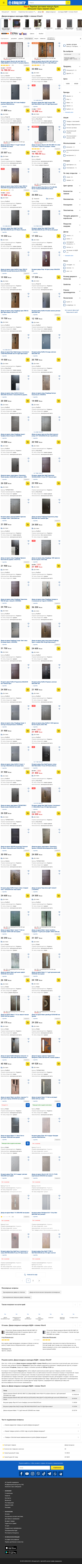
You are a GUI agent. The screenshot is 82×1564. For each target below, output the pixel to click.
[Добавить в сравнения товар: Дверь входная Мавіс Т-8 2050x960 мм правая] (28, 1198)
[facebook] (21, 1473)
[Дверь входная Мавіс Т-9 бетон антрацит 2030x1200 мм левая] (46, 1086)
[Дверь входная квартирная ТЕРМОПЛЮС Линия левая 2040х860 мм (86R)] (15, 794)
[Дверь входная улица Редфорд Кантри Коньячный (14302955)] (46, 382)
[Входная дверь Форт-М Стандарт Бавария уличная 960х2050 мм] (46, 1125)
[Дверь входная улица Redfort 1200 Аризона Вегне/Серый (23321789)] (46, 712)
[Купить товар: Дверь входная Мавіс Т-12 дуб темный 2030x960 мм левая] (28, 153)
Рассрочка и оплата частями (14, 1516)
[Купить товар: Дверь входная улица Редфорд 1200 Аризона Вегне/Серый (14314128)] (59, 566)
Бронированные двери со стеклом (14, 1292)
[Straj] (14, 34)
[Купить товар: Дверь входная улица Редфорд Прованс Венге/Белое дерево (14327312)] (28, 566)
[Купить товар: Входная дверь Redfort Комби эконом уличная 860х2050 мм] (59, 319)
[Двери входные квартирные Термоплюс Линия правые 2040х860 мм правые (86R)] (15, 464)
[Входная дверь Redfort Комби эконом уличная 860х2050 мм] (46, 300)
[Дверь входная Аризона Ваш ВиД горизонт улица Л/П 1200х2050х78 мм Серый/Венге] (46, 423)
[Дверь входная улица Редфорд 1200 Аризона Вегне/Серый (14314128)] (46, 547)
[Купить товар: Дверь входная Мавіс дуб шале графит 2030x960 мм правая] (28, 980)
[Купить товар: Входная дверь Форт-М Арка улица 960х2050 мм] (59, 277)
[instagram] (32, 1473)
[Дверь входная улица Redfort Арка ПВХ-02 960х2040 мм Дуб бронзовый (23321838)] (15, 258)
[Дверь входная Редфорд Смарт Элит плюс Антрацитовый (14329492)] (15, 630)
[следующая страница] (39, 1281)
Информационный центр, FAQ (14, 1484)
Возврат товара (9, 1521)
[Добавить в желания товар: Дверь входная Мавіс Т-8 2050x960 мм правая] (28, 1196)
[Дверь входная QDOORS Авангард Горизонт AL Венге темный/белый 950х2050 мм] (15, 836)
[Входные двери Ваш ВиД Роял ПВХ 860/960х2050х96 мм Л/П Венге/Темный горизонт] (15, 217)
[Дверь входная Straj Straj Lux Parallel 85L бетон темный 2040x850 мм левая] (46, 175)
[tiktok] (43, 1473)
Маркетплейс (9, 1505)
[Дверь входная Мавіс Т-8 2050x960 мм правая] (15, 1202)
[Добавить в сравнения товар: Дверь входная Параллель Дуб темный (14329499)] (59, 874)
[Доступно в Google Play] (11, 1552)
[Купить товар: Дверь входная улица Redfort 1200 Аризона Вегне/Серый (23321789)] (59, 731)
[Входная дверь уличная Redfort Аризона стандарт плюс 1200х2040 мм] (15, 506)
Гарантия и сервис (10, 1523)
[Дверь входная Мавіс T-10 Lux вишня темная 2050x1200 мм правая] (15, 1003)
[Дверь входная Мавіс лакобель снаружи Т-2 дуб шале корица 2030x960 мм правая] (15, 1086)
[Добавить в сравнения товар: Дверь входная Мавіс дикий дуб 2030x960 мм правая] (59, 999)
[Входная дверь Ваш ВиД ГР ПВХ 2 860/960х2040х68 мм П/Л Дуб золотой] (46, 1240)
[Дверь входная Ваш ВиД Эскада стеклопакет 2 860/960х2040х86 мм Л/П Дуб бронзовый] (15, 341)
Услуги (7, 1526)
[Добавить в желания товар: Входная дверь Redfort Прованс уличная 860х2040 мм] (59, 665)
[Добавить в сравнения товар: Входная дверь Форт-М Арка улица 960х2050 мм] (59, 255)
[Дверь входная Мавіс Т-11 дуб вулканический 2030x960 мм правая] (46, 960)
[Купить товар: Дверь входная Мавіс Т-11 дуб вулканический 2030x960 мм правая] (59, 980)
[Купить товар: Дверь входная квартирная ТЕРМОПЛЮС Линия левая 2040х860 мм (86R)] (28, 813)
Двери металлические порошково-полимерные (45, 1292)
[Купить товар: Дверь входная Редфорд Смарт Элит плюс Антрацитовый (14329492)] (28, 648)
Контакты (8, 1498)
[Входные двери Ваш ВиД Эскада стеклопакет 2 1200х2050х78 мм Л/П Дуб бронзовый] (46, 794)
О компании (9, 1493)
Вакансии (8, 1500)
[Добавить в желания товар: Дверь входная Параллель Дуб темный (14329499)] (59, 871)
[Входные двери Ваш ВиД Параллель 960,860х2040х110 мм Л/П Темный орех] (46, 464)
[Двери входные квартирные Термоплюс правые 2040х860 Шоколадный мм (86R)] (46, 836)
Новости (7, 1495)
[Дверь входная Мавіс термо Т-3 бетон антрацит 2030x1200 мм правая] (15, 918)
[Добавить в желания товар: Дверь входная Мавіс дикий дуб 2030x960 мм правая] (59, 997)
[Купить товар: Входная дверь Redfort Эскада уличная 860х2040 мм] (59, 360)
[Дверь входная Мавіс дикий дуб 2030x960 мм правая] (46, 1003)
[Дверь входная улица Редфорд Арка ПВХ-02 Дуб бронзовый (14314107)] (15, 300)
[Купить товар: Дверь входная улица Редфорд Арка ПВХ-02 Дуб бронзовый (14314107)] (28, 318)
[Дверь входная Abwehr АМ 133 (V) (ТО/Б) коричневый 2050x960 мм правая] (46, 1163)
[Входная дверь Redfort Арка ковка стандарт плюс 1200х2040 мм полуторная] (15, 877)
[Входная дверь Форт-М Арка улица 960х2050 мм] (46, 258)
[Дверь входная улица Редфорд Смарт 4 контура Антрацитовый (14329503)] (15, 712)
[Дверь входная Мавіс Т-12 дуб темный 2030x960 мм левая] (15, 133)
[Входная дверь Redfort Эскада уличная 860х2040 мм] (46, 341)
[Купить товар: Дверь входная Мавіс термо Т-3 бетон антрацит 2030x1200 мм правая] (28, 938)
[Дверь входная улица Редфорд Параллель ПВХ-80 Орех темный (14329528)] (15, 588)
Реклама (7, 1507)
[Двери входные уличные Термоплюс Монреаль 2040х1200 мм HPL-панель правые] (46, 1045)
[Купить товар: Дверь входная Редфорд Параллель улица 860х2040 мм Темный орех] (59, 525)
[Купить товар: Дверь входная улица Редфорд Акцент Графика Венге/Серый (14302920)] (28, 442)
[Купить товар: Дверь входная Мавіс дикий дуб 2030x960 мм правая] (59, 1022)
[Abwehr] (5, 34)
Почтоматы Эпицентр (12, 1533)
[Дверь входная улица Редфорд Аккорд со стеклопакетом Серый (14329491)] (46, 588)
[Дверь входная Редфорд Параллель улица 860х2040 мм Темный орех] (46, 506)
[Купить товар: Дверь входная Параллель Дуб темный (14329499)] (59, 896)
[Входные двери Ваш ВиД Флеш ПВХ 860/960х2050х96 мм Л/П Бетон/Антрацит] (46, 217)
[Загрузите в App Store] (11, 1548)
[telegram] (49, 1473)
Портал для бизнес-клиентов (14, 1542)
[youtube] (27, 1473)
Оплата (7, 1514)
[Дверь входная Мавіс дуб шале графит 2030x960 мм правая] (15, 960)
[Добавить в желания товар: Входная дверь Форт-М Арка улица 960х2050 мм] (59, 252)
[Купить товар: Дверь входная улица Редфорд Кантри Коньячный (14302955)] (59, 401)
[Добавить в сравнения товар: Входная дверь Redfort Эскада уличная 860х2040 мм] (59, 338)
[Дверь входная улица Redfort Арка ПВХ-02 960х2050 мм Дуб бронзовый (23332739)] (15, 175)
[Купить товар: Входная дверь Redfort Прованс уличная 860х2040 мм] (59, 690)
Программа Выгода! (11, 1530)
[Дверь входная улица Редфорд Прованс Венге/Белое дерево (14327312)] (15, 547)
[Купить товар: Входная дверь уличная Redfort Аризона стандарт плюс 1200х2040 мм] (28, 525)
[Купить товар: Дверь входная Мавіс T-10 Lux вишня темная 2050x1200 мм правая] (28, 1022)
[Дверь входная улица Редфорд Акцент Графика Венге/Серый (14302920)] (15, 423)
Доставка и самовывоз (12, 1518)
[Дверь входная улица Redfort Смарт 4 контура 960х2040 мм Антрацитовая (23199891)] (15, 753)
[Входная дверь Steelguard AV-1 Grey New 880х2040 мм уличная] (46, 1202)
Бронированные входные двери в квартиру (16, 1297)
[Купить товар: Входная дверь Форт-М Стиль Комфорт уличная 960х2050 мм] (28, 110)
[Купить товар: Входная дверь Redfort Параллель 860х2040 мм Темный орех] (28, 690)
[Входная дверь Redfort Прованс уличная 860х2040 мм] (46, 671)
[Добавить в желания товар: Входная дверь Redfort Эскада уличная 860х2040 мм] (59, 335)
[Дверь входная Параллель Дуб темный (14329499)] (46, 877)
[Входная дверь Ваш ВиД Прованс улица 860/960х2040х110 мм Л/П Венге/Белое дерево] (46, 753)
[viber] (38, 1473)
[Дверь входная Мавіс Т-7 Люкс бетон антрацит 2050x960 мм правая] (15, 1125)
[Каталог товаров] (3, 2)
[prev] (75, 1304)
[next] (79, 1304)
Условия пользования (12, 1539)
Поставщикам (9, 1502)
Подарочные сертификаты (13, 1528)
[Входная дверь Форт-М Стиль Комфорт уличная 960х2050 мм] (15, 92)
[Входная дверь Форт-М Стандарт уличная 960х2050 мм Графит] (15, 1163)
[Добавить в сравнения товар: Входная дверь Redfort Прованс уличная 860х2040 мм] (59, 668)
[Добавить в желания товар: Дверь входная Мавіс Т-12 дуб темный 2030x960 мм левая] (28, 127)
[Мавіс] (23, 34)
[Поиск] (68, 3)
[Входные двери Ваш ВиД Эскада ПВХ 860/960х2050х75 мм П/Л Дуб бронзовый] (46, 92)
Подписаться (57, 1467)
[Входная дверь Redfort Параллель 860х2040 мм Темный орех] (15, 671)
